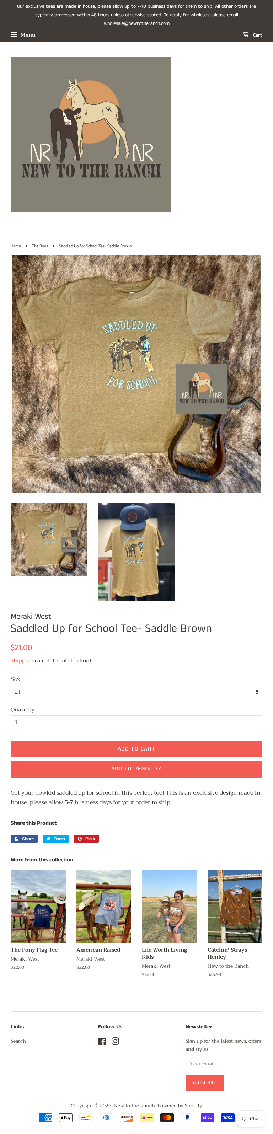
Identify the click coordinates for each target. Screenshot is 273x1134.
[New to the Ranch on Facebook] (102, 1043)
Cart (257, 35)
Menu (27, 35)
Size (16, 679)
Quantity (22, 710)
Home (16, 246)
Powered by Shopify (179, 1106)
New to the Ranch (134, 1106)
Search (18, 1041)
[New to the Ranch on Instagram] (115, 1043)
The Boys (40, 246)
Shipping (22, 660)
